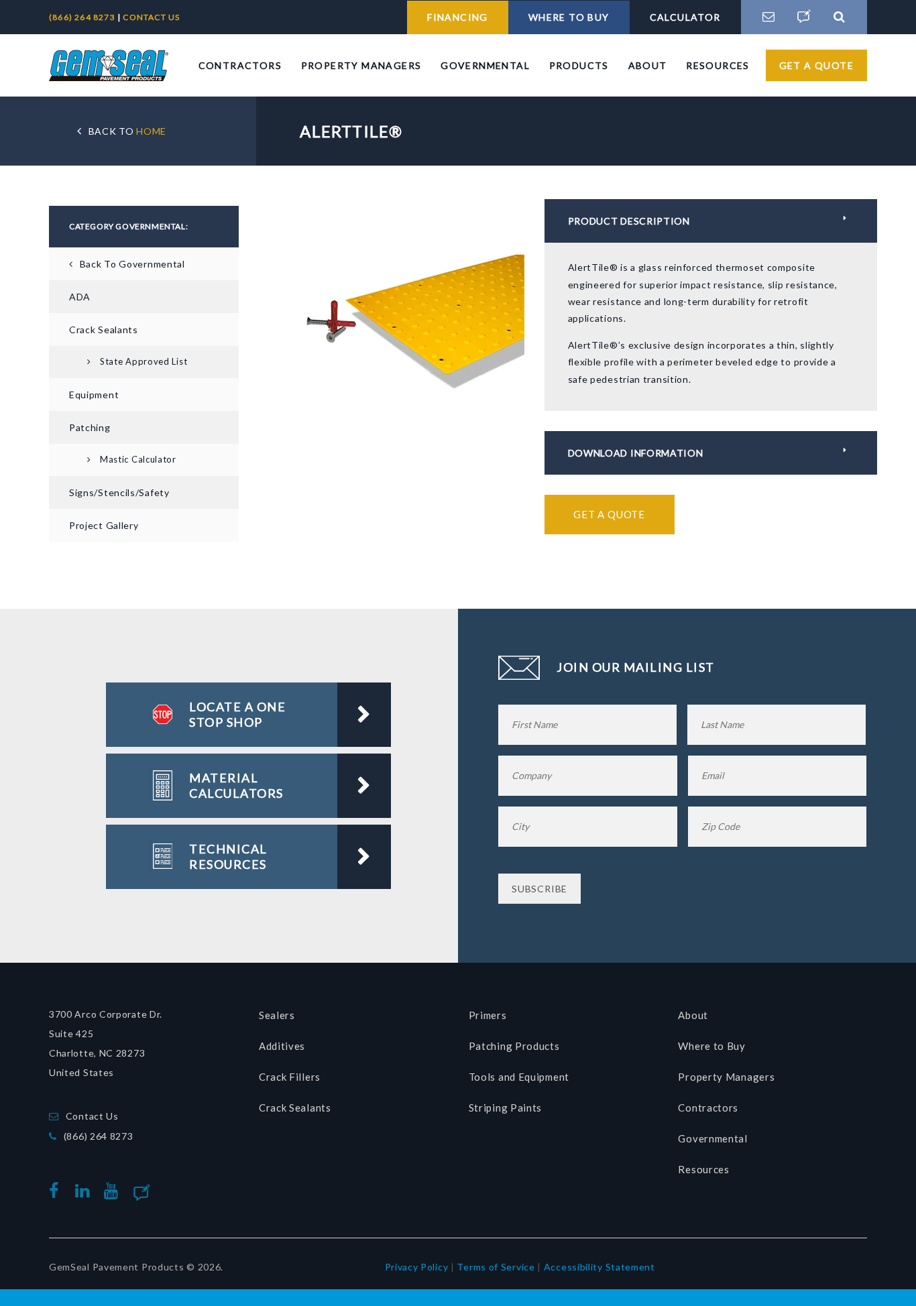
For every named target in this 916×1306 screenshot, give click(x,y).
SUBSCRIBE (539, 888)
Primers (488, 1015)
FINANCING (457, 17)
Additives (282, 1046)
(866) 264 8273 (83, 17)
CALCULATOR (685, 17)
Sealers (277, 1015)
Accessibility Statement (599, 1266)
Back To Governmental (132, 264)
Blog (163, 1190)
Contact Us (92, 1116)
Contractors (240, 65)
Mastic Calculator (138, 459)
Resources (718, 65)
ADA (80, 296)
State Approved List (143, 361)
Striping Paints (505, 1108)
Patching (90, 427)
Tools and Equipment (519, 1077)
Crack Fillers (290, 1077)
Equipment (94, 394)
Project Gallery (104, 525)
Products (579, 65)
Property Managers (361, 65)
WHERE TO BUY (569, 17)
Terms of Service (495, 1266)
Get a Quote (816, 65)
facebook (57, 1191)
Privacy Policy (417, 1266)
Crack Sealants (103, 329)
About (647, 65)
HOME (127, 131)
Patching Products (514, 1046)
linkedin (85, 1191)
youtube (114, 1191)
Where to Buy (711, 1046)
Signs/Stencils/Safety (119, 492)
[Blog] (804, 17)
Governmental (485, 65)
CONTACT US (151, 17)
